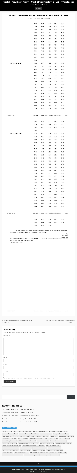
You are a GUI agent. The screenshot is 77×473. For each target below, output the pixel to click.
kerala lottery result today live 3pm (12, 445)
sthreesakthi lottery (8, 452)
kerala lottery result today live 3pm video (33, 445)
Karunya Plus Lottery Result (22, 436)
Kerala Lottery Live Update (51, 438)
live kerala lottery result (54, 448)
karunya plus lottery (8, 436)
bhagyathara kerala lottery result (22, 431)
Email (5, 364)
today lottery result (45, 455)
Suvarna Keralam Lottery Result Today (13, 455)
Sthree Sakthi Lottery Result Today (39, 452)
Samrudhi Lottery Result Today (55, 450)
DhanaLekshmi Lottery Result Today (29, 434)
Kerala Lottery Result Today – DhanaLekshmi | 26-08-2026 (19, 422)
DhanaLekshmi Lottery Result (10, 434)
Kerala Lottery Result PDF (29, 441)
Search (4, 394)
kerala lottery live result (36, 438)
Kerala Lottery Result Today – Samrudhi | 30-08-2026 (18, 409)
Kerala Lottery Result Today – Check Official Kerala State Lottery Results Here (38, 2)
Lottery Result (46, 19)
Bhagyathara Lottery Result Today (58, 431)
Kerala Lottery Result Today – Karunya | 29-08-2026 (17, 413)
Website (6, 371)
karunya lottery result (45, 434)
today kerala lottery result (31, 455)
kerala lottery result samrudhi (58, 441)
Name (5, 357)
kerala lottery (54, 436)
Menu (39, 8)
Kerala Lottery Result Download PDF (12, 441)
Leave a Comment (34, 18)
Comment (7, 335)
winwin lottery (55, 455)
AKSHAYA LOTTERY (7, 431)
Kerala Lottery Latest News (10, 438)
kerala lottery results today (10, 443)
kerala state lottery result (39, 448)
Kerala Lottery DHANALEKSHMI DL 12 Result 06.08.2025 (38, 15)
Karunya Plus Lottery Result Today (40, 436)
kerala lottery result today (47, 443)
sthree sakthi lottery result (21, 452)
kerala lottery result (65, 438)
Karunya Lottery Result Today (60, 434)
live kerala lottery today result (10, 450)
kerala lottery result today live (63, 443)
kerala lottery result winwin (53, 445)
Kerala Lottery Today (25, 448)
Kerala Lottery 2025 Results (66, 436)
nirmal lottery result (25, 450)
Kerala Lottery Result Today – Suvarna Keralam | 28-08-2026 (20, 416)
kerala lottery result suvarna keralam (28, 443)
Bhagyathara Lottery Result (40, 431)
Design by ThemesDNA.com (38, 471)
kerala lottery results (43, 441)
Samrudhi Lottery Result (38, 450)
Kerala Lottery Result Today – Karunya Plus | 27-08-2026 (19, 419)
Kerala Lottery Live (23, 438)
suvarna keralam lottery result (58, 452)
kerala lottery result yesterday (10, 448)
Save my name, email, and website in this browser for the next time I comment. (30, 378)
